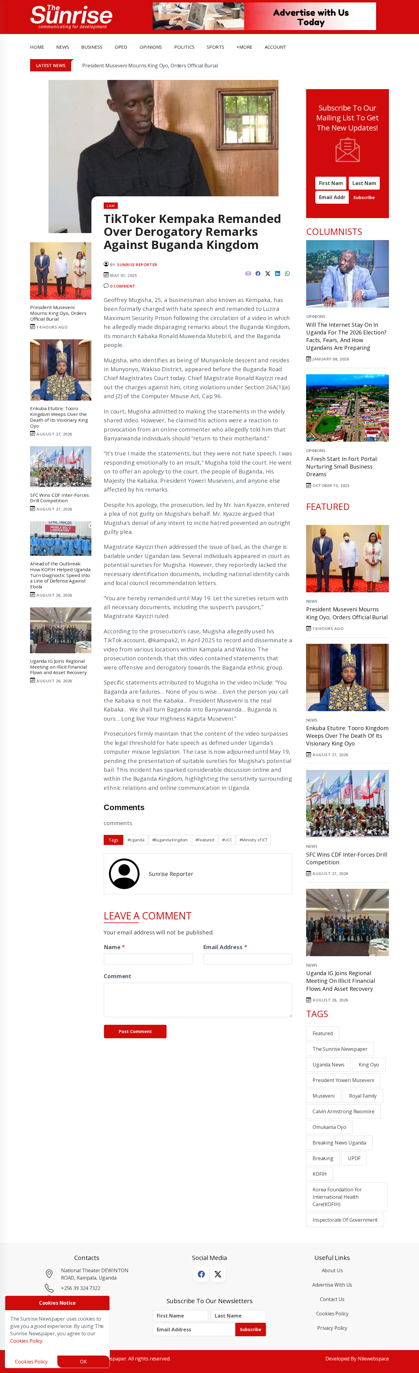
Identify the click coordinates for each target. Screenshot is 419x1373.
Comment (117, 976)
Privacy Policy (332, 1328)
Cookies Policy (332, 1313)
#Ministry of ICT (253, 840)
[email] (248, 273)
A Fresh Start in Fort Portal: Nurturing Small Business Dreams (342, 466)
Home (37, 47)
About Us (332, 1270)
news (62, 47)
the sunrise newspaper (340, 1049)
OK (83, 1361)
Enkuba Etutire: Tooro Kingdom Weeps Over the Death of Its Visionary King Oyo (347, 735)
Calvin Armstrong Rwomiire (343, 1111)
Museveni (324, 1095)
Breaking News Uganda (339, 1142)
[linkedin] (278, 273)
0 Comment (123, 286)
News (311, 601)
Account (275, 47)
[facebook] (258, 273)
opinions (151, 47)
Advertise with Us (332, 1284)
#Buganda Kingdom (170, 840)
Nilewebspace (373, 1358)
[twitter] (268, 273)
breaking (323, 1158)
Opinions (315, 316)
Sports (215, 47)
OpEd (121, 47)
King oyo (369, 1064)
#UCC (227, 840)
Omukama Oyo (329, 1127)
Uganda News (328, 1064)
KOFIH (320, 1174)
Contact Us (332, 1299)
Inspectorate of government (345, 1219)
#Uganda (136, 840)
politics (184, 47)
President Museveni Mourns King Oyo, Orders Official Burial (150, 65)
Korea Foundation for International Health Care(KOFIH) (337, 1197)
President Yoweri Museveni (343, 1080)
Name (114, 947)
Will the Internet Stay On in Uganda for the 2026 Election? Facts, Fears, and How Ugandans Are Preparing (346, 336)
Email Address (225, 947)
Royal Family (363, 1095)
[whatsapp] (287, 273)
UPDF (354, 1158)
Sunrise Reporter (137, 264)
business (91, 47)
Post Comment (135, 1031)
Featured (323, 1033)
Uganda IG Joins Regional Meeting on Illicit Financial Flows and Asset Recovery (340, 980)
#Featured (204, 840)
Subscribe (364, 197)
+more (244, 47)
